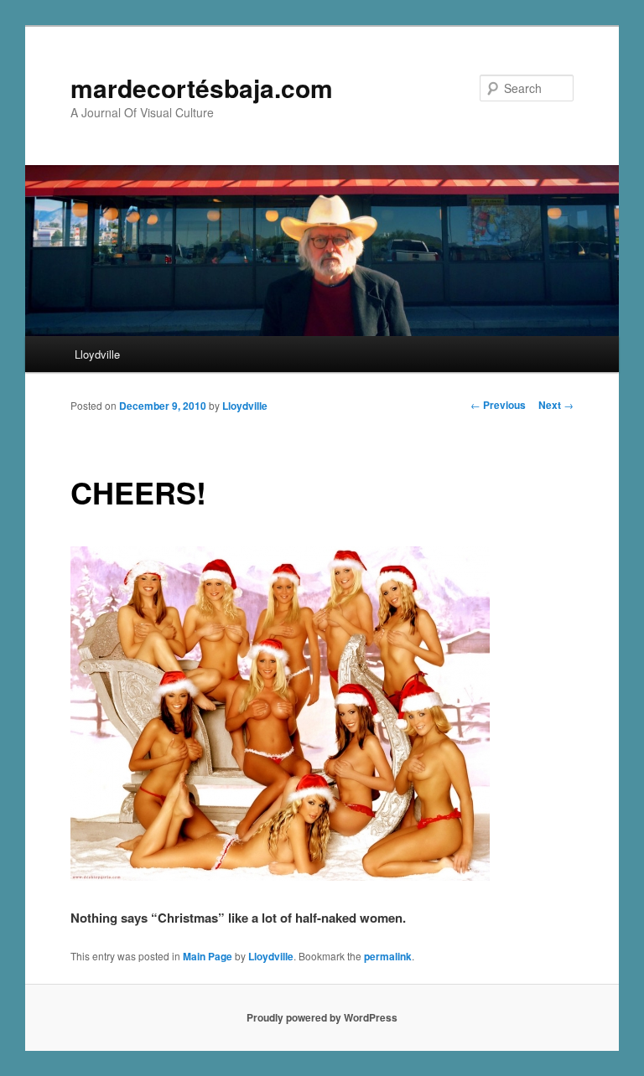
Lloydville (97, 354)
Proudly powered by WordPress (322, 1017)
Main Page (207, 956)
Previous (498, 404)
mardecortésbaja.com (201, 88)
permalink (388, 956)
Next (556, 404)
